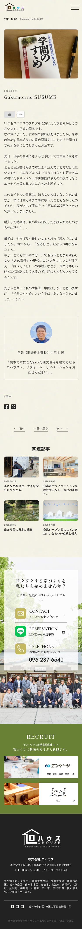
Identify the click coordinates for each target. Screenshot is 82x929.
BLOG (14, 19)
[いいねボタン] (9, 114)
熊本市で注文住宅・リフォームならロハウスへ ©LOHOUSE (41, 921)
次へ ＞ (62, 428)
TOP (6, 19)
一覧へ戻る (41, 428)
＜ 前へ (19, 428)
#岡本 (8, 396)
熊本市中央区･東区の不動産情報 (47, 906)
